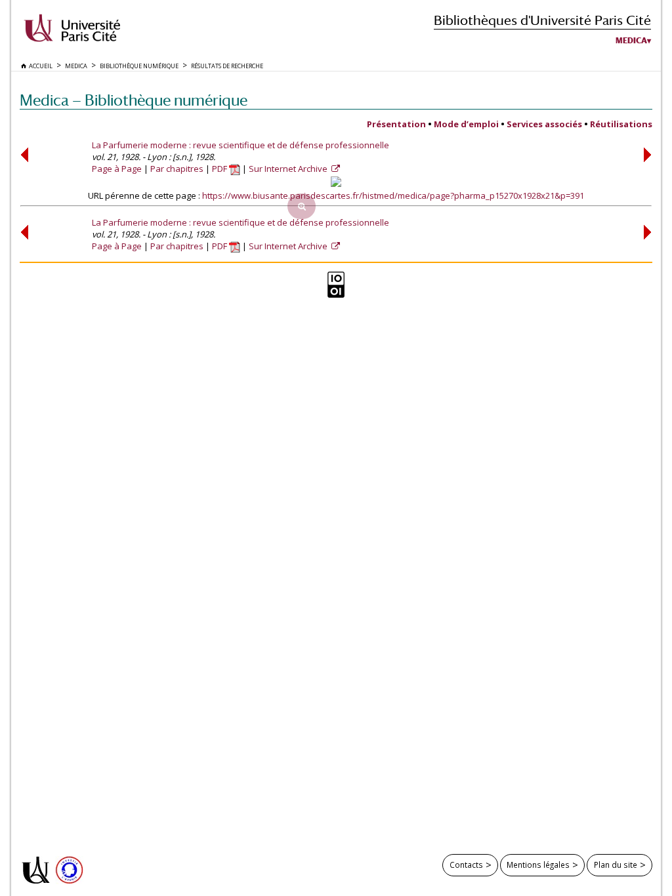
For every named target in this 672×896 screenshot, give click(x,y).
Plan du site (615, 864)
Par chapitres (176, 168)
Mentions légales (538, 864)
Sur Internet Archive (289, 168)
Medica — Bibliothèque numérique (133, 100)
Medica (631, 40)
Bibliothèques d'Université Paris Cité (542, 20)
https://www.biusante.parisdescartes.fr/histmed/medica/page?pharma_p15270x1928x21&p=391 (393, 195)
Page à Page (117, 168)
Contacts (466, 864)
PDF (220, 168)
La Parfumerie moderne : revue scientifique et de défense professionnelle (240, 145)
